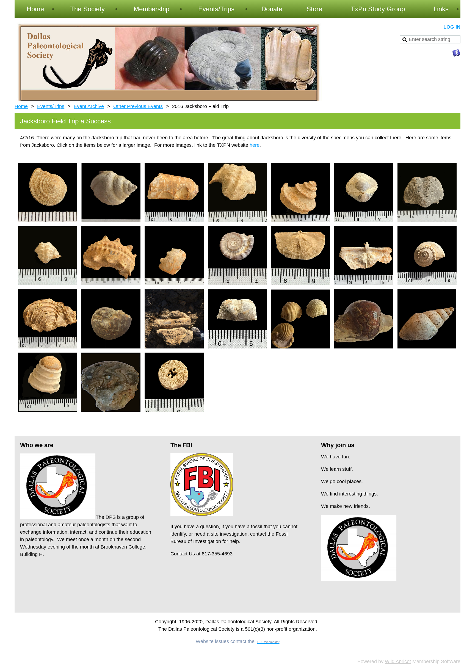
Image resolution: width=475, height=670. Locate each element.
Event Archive (89, 106)
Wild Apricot (398, 661)
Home (21, 106)
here (254, 145)
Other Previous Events (138, 106)
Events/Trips (50, 106)
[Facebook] (456, 53)
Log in (451, 27)
